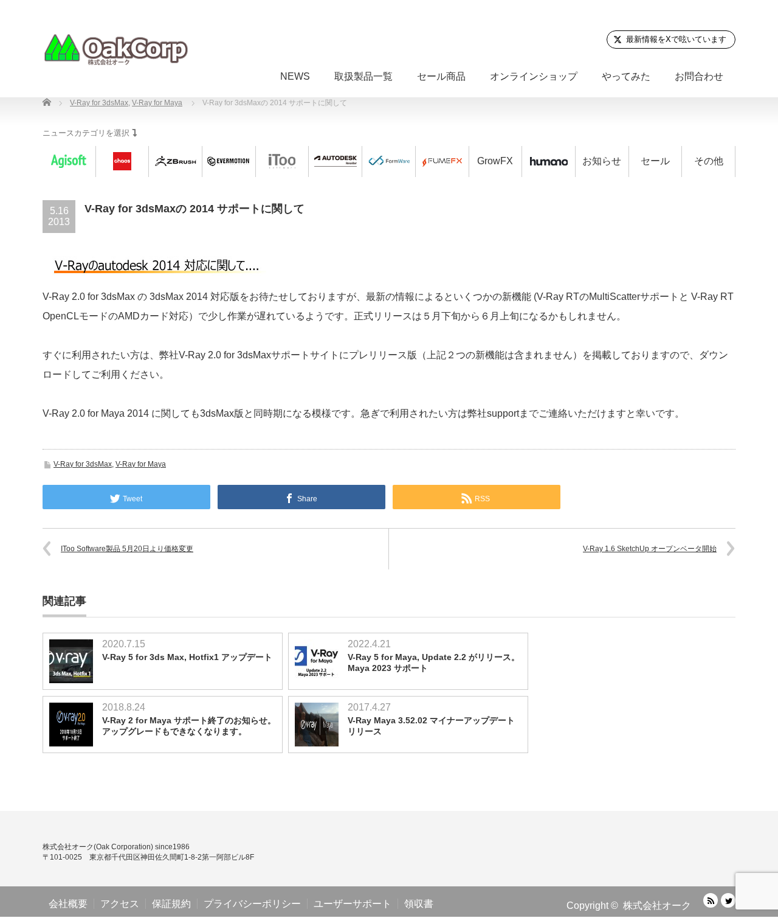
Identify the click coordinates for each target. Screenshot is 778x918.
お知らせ (601, 161)
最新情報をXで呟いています (676, 39)
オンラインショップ (533, 76)
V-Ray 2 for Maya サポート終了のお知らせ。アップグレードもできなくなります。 (189, 725)
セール (655, 161)
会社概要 (68, 904)
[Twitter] (728, 900)
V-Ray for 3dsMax (82, 464)
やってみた (626, 76)
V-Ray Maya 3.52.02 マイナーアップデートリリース (431, 725)
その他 (708, 161)
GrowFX (495, 161)
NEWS (295, 76)
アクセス (119, 904)
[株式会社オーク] (115, 49)
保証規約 (171, 904)
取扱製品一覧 (363, 76)
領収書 (418, 904)
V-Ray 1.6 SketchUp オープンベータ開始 (650, 548)
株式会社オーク (657, 905)
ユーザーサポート (352, 904)
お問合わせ (699, 76)
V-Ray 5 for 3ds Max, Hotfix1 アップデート (187, 657)
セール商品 (441, 76)
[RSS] (710, 900)
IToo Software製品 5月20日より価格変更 (127, 548)
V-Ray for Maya (140, 464)
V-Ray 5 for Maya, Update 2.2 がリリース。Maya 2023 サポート (434, 662)
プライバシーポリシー (252, 904)
